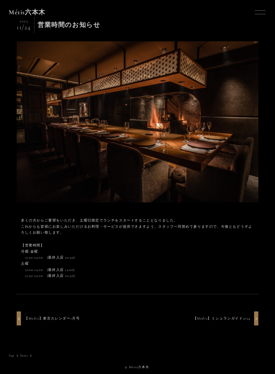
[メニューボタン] (260, 12)
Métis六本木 (27, 12)
